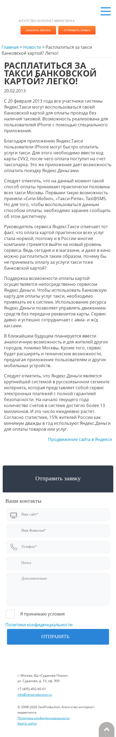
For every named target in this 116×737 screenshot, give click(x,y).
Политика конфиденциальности (44, 718)
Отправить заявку (77, 30)
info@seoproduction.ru (35, 694)
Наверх (106, 729)
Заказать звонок (38, 30)
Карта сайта (27, 723)
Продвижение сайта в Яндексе (80, 439)
